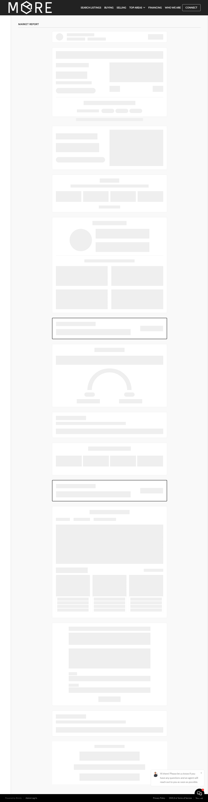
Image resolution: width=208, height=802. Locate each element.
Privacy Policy (159, 798)
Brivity (19, 798)
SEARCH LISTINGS (91, 7)
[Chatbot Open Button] (199, 793)
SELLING (121, 7)
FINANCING (155, 7)
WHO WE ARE (173, 7)
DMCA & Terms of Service (180, 798)
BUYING (109, 7)
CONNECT (191, 7)
